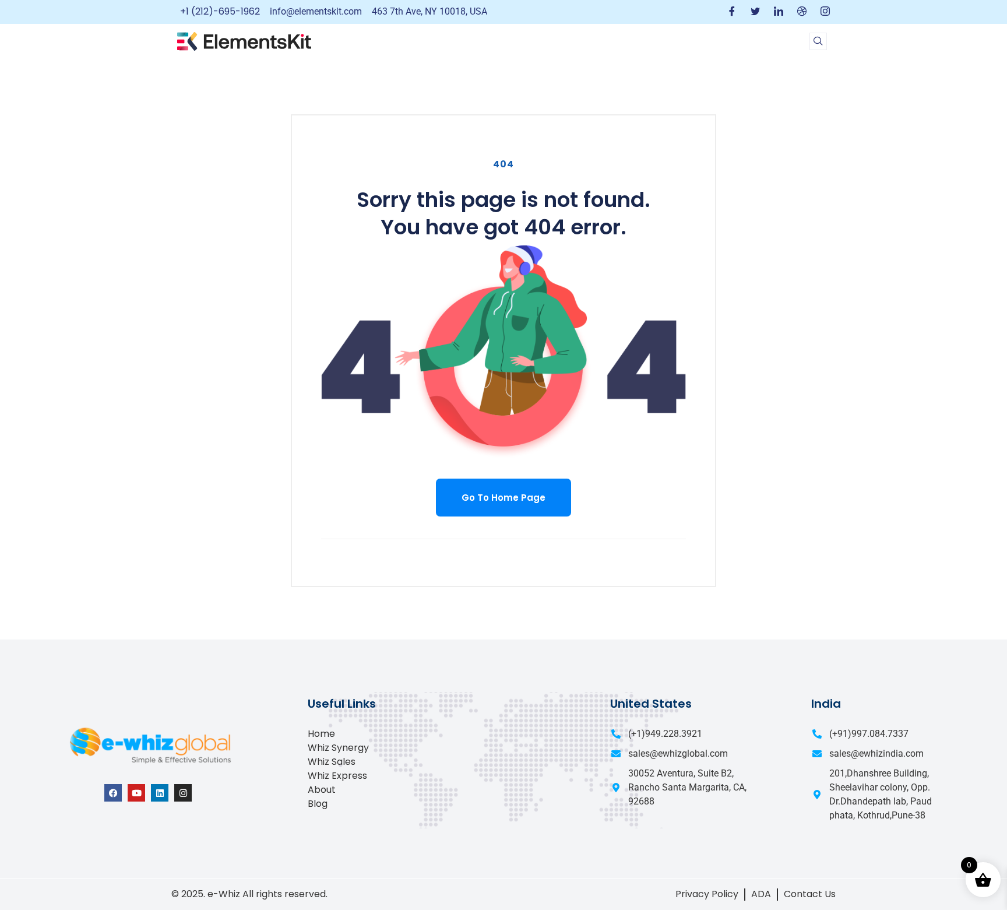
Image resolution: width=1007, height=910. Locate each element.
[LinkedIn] (778, 12)
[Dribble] (802, 12)
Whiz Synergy (338, 747)
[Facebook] (732, 12)
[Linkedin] (159, 793)
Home (321, 733)
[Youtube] (136, 793)
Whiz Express (337, 775)
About (322, 789)
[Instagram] (825, 12)
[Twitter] (755, 12)
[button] (818, 41)
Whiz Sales (331, 761)
